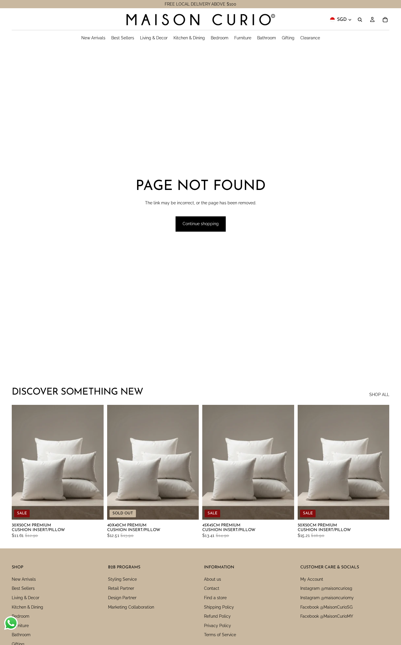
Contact (211, 588)
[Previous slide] (20, 462)
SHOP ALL (379, 394)
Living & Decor (25, 597)
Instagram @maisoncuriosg (326, 588)
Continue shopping (201, 223)
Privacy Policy (217, 625)
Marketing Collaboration (131, 607)
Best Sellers (23, 588)
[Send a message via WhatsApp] (11, 623)
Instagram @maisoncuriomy (327, 597)
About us (212, 579)
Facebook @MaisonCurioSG (326, 607)
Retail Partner (121, 588)
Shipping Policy (219, 607)
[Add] (94, 510)
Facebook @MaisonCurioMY (326, 616)
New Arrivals (24, 579)
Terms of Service (220, 635)
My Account (311, 579)
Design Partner (122, 597)
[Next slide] (95, 462)
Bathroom (21, 635)
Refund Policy (217, 616)
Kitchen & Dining (27, 607)
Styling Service (122, 579)
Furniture (20, 625)
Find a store (215, 597)
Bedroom (20, 616)
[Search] (359, 19)
